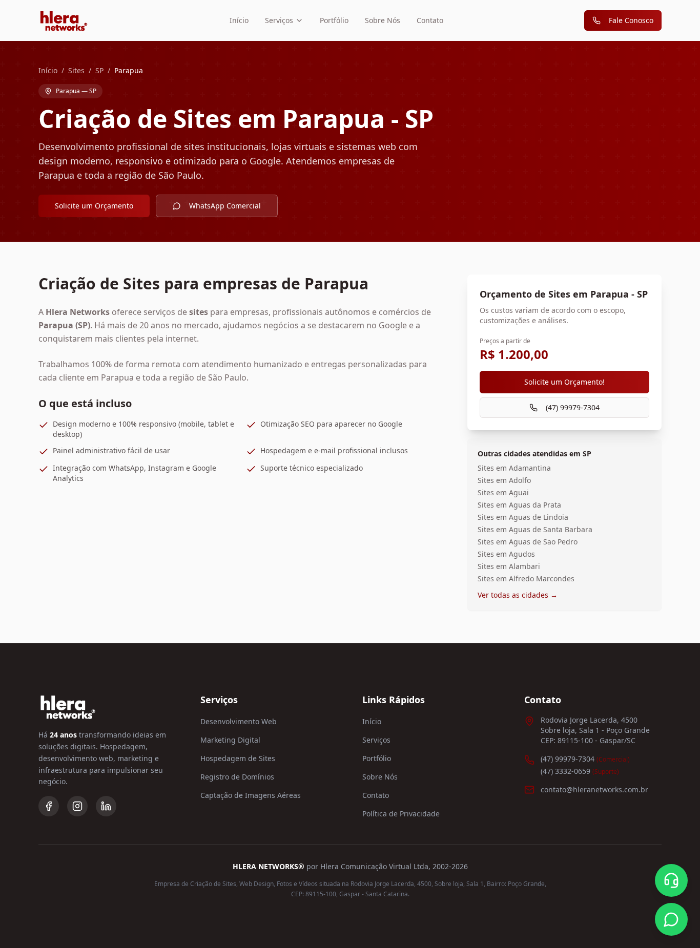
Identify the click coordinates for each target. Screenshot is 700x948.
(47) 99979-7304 (573, 407)
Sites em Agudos (506, 554)
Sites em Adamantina (514, 468)
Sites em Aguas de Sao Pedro (528, 541)
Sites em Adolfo (504, 480)
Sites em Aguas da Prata (519, 505)
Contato (430, 20)
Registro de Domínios (237, 777)
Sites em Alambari (509, 566)
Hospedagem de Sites (237, 758)
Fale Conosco (631, 20)
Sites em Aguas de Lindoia (523, 517)
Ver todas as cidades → (518, 595)
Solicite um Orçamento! (564, 382)
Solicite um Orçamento (94, 205)
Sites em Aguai (503, 492)
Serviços (279, 20)
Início (239, 20)
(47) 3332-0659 (580, 771)
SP (99, 70)
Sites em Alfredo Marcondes (526, 578)
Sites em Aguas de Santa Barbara (535, 529)
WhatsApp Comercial (225, 205)
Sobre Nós (382, 20)
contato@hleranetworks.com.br (594, 789)
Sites (76, 70)
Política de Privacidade (401, 813)
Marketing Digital (230, 740)
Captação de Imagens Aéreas (250, 795)
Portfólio (334, 20)
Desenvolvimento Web (238, 721)
